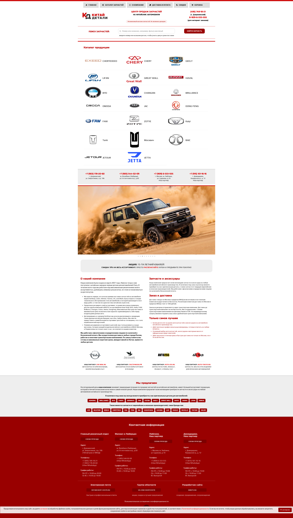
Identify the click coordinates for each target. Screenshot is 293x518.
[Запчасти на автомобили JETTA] (135, 157)
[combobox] (146, 31)
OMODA (107, 106)
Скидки (182, 5)
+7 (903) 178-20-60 (94, 173)
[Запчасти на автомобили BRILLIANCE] (177, 92)
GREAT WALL (151, 78)
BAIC (188, 140)
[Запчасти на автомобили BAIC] (177, 139)
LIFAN (106, 78)
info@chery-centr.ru (100, 490)
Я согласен (285, 510)
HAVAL (189, 78)
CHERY (147, 61)
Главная (92, 5)
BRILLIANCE (192, 92)
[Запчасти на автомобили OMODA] (94, 105)
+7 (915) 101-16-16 (198, 173)
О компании (138, 5)
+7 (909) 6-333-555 (163, 173)
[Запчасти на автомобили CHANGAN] (135, 92)
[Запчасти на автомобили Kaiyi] (177, 121)
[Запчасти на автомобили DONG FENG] (177, 105)
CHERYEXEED (110, 61)
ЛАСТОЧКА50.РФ (135, 364)
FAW (105, 121)
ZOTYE (147, 121)
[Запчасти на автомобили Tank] (94, 139)
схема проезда (92, 439)
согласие (43, 509)
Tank (105, 140)
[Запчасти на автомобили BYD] (94, 92)
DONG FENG (192, 106)
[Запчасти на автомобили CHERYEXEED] (94, 60)
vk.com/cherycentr (146, 490)
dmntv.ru (192, 490)
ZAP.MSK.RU (101, 364)
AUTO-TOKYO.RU (204, 364)
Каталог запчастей (114, 5)
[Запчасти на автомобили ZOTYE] (135, 121)
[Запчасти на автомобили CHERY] (135, 60)
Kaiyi (188, 121)
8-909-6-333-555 (198, 17)
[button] (138, 256)
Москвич (149, 140)
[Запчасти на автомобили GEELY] (177, 60)
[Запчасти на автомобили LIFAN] (94, 77)
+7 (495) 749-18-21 (90, 461)
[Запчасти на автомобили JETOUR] (94, 157)
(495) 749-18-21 (198, 11)
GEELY (189, 61)
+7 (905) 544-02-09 (129, 173)
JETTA (147, 157)
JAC (146, 106)
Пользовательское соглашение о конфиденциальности (147, 501)
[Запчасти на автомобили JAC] (135, 105)
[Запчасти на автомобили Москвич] (135, 139)
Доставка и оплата (161, 5)
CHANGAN (149, 92)
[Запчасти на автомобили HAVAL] (177, 77)
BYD (105, 92)
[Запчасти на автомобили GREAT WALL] (135, 77)
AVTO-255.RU (170, 364)
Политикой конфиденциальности (195, 509)
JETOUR (107, 157)
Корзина (198, 5)
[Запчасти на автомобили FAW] (94, 121)
